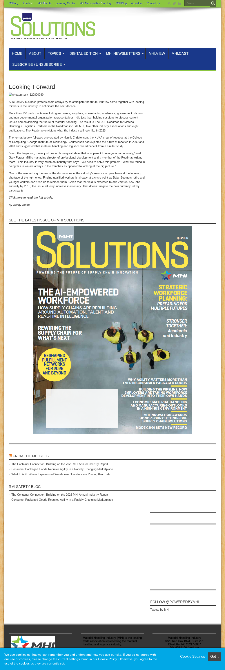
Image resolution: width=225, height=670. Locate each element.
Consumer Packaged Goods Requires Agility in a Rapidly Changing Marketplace (62, 469)
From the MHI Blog (31, 456)
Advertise (136, 3)
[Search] (213, 3)
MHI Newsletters (123, 53)
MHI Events (44, 3)
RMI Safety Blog (25, 487)
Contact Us (153, 3)
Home (17, 53)
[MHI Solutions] (53, 37)
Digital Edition (83, 53)
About (35, 53)
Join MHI (28, 3)
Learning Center (65, 3)
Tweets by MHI (159, 609)
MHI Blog (121, 3)
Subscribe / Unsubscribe (37, 64)
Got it (214, 656)
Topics (54, 53)
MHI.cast (180, 53)
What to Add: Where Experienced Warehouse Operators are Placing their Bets (61, 474)
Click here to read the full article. (31, 197)
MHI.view (157, 53)
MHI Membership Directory (95, 3)
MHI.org (13, 3)
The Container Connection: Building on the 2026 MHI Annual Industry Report (59, 464)
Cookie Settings (192, 656)
